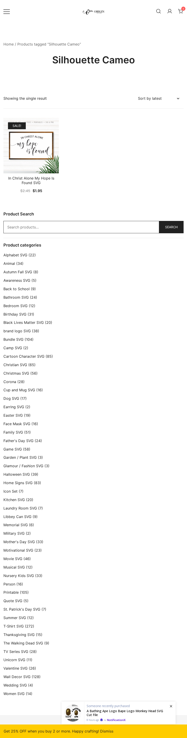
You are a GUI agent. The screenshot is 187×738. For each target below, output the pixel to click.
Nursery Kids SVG (18, 575)
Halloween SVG (16, 474)
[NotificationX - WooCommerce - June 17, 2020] (119, 713)
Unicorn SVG (14, 659)
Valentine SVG (15, 668)
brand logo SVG (17, 331)
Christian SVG (15, 364)
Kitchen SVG (14, 499)
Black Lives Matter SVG (23, 322)
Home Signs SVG (18, 482)
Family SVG (13, 432)
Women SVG (14, 693)
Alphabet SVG (15, 255)
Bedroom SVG (15, 305)
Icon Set (10, 491)
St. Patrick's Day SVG (21, 609)
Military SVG (14, 533)
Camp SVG (12, 348)
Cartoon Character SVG (23, 356)
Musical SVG (14, 567)
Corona (9, 381)
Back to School (16, 289)
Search (171, 227)
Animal (9, 263)
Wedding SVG (15, 685)
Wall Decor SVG (17, 676)
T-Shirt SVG (13, 626)
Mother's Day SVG (19, 541)
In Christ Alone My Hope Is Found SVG (31, 180)
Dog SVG (11, 398)
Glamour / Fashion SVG (23, 466)
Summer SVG (14, 617)
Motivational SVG (18, 550)
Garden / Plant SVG (20, 457)
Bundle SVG (13, 339)
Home (8, 44)
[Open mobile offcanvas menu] (6, 11)
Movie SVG (12, 558)
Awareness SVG (16, 280)
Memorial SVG (15, 525)
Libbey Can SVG (17, 516)
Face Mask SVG (16, 423)
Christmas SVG (16, 373)
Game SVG (12, 449)
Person (9, 584)
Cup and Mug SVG (19, 390)
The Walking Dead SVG (23, 643)
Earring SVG (13, 407)
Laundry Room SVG (20, 508)
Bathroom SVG (16, 297)
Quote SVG (12, 600)
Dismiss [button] (106, 731)
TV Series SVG (15, 651)
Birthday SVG (14, 314)
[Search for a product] (158, 11)
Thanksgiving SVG (19, 634)
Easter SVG (13, 415)
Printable (11, 592)
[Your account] (169, 11)
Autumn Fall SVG (17, 272)
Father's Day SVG (18, 440)
